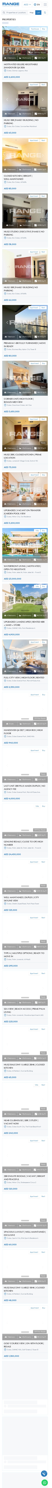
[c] (44, 1473)
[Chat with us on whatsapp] (44, 1482)
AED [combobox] (26, 4)
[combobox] (36, 4)
